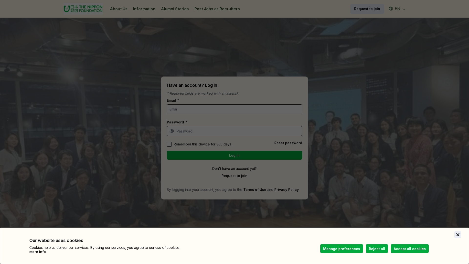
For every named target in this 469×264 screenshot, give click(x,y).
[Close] (457, 234)
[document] (234, 245)
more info (37, 252)
